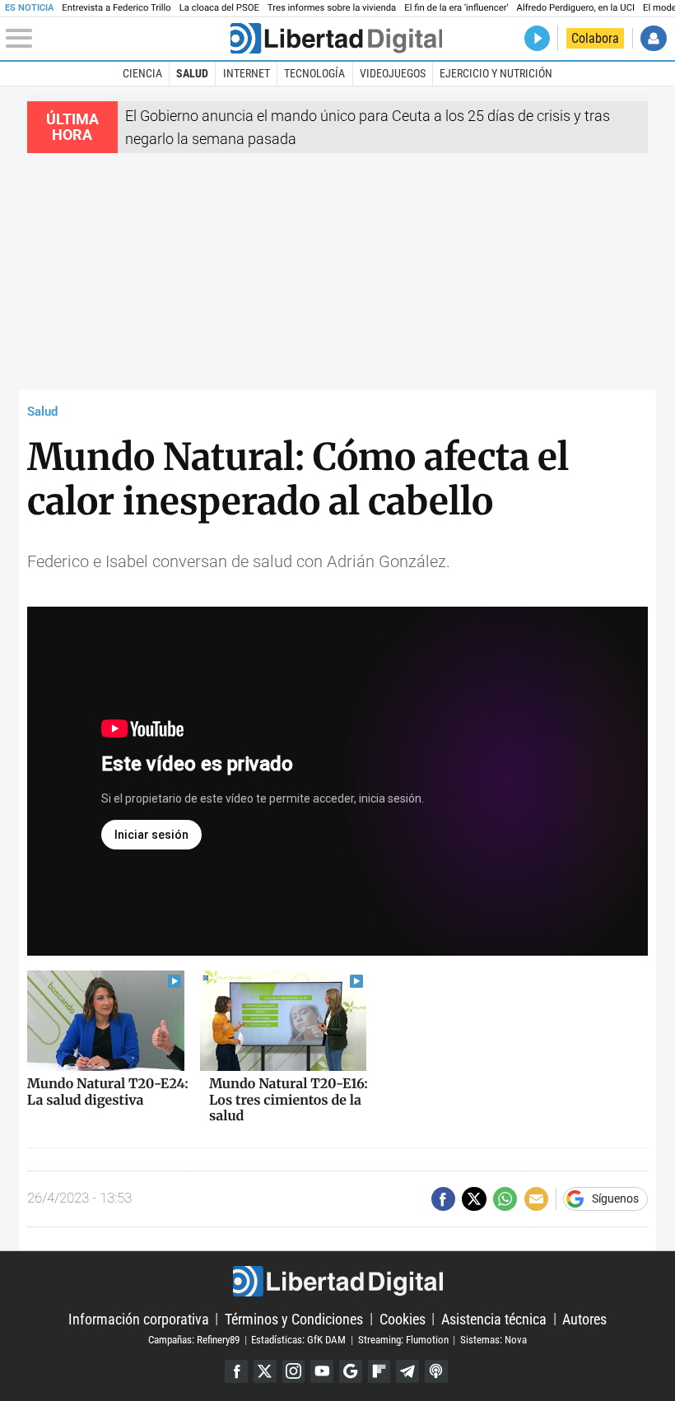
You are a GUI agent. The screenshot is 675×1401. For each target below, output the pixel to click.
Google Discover (350, 1371)
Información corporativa (138, 1318)
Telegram (407, 1371)
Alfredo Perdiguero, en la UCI (576, 7)
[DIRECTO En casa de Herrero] (537, 38)
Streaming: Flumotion (403, 1340)
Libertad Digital (337, 1281)
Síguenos (615, 1199)
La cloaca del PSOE (219, 7)
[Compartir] (443, 1199)
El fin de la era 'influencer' (456, 7)
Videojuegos (393, 73)
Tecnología (314, 73)
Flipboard (379, 1371)
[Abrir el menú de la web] (116, 39)
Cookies (402, 1318)
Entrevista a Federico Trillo (116, 7)
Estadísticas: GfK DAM (298, 1340)
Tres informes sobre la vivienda (332, 7)
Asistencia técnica (494, 1318)
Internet (246, 73)
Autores (584, 1318)
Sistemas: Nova (493, 1340)
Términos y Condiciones (294, 1318)
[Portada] (336, 38)
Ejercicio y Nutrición (496, 73)
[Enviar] (505, 1199)
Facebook (236, 1371)
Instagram (293, 1371)
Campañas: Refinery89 (194, 1340)
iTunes (436, 1371)
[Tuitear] (474, 1199)
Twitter (265, 1371)
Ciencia (142, 73)
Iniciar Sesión (653, 38)
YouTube (321, 1371)
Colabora (595, 38)
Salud (192, 73)
